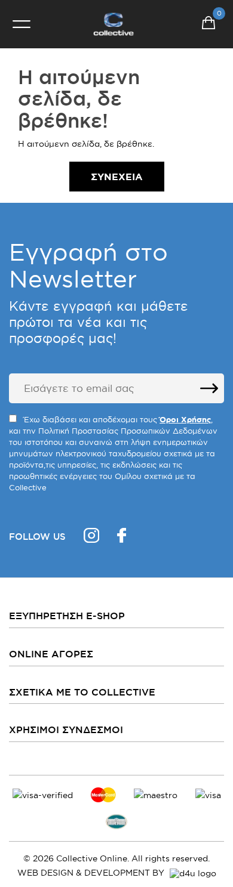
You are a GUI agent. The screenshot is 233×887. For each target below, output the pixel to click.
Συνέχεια (117, 176)
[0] (208, 24)
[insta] (91, 537)
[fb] (121, 537)
